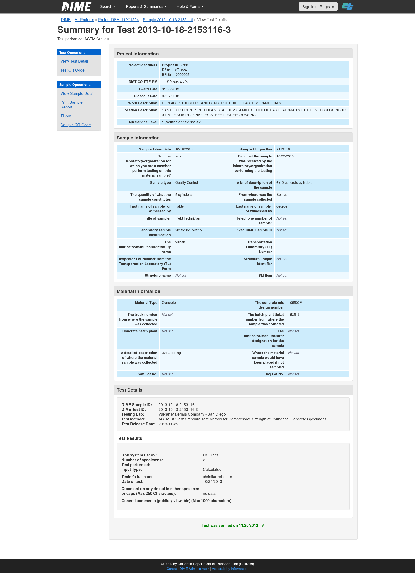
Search (106, 6)
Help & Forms (189, 6)
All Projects (84, 19)
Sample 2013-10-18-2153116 (168, 19)
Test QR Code (73, 70)
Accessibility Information (230, 568)
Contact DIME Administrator (188, 568)
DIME (66, 19)
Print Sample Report (72, 104)
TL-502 (66, 116)
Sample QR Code (76, 124)
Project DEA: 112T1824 (118, 19)
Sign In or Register (318, 6)
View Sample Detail (77, 93)
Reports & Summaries (145, 6)
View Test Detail (74, 61)
